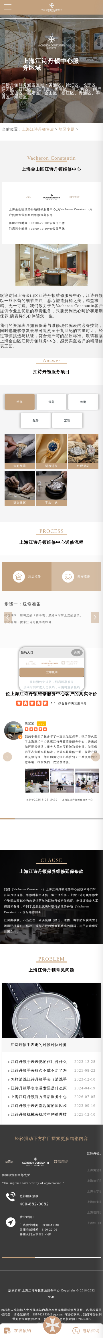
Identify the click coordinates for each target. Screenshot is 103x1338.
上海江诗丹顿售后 (38, 129)
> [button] (95, 757)
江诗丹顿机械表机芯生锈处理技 (39, 1115)
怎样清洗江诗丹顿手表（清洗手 (39, 1079)
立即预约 (52, 672)
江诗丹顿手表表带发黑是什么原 (39, 1088)
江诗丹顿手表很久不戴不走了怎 (39, 1071)
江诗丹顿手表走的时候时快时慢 (39, 1045)
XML (51, 1297)
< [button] (7, 757)
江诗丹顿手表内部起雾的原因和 (39, 1106)
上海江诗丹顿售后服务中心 (41, 1290)
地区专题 (67, 129)
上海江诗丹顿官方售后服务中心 (39, 1097)
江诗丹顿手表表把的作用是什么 (39, 1062)
